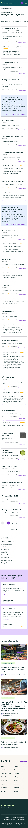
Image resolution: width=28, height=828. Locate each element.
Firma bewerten (22, 42)
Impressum (22, 819)
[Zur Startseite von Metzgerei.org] (7, 3)
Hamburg (16, 766)
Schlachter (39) (5, 21)
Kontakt (7, 817)
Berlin (2, 766)
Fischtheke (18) (17, 21)
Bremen (3, 784)
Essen (16, 780)
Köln (15, 769)
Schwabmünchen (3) (6, 560)
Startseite (3, 8)
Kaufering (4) (4, 555)
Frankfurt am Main (6, 773)
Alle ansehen (23, 761)
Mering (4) (4, 552)
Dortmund (4, 780)
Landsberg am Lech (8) (7, 544)
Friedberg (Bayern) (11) (7, 541)
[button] (22, 3)
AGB (18, 819)
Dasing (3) (4, 563)
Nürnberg (16, 787)
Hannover (3, 787)
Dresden (16, 784)
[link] (14, 42)
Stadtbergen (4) (5, 557)
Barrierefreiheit (20, 817)
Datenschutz (13, 817)
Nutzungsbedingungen (9, 819)
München (3, 769)
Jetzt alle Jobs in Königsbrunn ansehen (16, 114)
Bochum (16, 791)
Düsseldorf (4, 777)
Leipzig (16, 777)
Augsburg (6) (4, 546)
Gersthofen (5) (5, 549)
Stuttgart (16, 773)
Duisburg (3, 791)
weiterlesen (6, 595)
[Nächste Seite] (25, 525)
